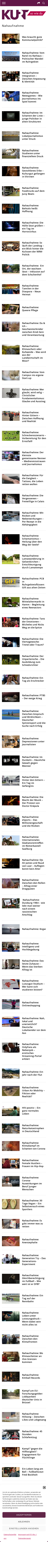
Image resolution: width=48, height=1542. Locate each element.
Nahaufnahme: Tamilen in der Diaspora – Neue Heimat (31, 290)
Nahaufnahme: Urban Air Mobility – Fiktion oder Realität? (33, 1092)
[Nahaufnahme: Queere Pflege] (11, 309)
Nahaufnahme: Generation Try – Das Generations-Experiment (34, 1260)
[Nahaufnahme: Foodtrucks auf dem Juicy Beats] (11, 191)
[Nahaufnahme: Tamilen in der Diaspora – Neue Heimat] (11, 289)
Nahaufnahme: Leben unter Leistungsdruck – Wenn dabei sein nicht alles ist (31, 1318)
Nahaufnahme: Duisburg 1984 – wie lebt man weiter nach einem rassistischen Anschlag (33, 907)
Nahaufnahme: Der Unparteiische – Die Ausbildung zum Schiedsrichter (33, 660)
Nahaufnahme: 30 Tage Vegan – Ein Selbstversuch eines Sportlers (33, 1205)
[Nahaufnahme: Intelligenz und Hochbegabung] (11, 947)
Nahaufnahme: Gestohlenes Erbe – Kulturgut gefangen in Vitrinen (33, 172)
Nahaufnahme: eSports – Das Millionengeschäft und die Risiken (32, 821)
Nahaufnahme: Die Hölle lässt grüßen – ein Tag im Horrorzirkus (33, 227)
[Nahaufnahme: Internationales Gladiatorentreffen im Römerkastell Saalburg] (11, 840)
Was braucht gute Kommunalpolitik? (32, 38)
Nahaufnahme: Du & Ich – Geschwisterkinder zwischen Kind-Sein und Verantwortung (33, 328)
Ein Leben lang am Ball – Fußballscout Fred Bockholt (32, 1471)
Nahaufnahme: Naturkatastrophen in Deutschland (33, 1128)
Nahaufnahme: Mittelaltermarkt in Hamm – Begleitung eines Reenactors (33, 603)
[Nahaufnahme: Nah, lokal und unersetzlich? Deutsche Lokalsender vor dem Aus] (11, 1022)
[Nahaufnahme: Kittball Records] (11, 1377)
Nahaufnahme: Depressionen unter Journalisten (33, 741)
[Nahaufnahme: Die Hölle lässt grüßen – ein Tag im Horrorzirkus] (11, 226)
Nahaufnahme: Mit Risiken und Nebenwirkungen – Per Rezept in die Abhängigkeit (33, 518)
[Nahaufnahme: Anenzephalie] (11, 1241)
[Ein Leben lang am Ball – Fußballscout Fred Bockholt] (11, 1472)
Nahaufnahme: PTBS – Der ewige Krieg (33, 697)
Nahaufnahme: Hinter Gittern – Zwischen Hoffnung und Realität (33, 417)
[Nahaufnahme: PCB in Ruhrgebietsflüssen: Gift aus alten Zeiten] (11, 582)
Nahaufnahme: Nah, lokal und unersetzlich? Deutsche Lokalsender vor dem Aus (34, 1026)
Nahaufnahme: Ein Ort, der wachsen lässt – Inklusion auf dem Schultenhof (33, 270)
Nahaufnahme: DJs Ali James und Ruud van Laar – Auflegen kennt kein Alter (33, 864)
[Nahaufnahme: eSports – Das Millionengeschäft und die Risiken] (11, 820)
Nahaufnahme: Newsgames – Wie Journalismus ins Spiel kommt (32, 97)
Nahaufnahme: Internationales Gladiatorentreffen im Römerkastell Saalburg (32, 842)
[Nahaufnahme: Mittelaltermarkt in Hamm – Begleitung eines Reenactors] (11, 602)
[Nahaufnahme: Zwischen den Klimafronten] (11, 1339)
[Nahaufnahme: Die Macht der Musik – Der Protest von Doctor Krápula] (11, 801)
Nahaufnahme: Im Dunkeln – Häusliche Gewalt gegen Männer (33, 761)
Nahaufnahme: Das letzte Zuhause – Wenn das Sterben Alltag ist (33, 965)
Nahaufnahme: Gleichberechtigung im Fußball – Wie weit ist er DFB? (33, 1280)
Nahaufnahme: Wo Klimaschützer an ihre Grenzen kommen (32, 1357)
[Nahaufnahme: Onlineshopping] (11, 1004)
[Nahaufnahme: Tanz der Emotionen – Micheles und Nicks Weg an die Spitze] (11, 622)
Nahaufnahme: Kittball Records (31, 1376)
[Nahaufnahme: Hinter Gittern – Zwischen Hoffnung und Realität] (11, 416)
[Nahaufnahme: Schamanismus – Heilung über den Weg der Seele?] (11, 539)
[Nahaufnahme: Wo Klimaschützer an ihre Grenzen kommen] (11, 1357)
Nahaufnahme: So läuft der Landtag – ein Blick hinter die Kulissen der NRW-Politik (33, 248)
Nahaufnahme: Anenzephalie (30, 1241)
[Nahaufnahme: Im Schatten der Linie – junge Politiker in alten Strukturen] (11, 116)
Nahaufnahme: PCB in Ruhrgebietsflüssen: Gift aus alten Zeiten (33, 583)
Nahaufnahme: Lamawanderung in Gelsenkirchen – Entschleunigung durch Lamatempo (33, 561)
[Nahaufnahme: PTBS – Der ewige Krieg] (11, 697)
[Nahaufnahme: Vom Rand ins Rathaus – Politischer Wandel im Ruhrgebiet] (11, 56)
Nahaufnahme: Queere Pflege (30, 309)
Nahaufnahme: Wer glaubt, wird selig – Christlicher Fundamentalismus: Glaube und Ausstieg (33, 395)
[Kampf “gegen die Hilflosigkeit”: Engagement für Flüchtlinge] (11, 1452)
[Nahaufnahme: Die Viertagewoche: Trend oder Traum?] (11, 642)
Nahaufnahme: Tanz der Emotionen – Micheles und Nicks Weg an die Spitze (33, 623)
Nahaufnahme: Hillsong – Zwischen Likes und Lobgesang (34, 1416)
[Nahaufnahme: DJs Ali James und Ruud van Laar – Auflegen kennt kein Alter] (11, 863)
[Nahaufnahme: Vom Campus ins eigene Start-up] (11, 375)
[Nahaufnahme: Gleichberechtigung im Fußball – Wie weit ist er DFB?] (11, 1279)
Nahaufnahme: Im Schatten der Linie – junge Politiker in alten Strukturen (33, 117)
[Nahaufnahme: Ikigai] (11, 929)
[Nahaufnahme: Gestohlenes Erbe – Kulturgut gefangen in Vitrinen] (11, 171)
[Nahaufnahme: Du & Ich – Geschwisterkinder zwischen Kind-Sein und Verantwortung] (11, 327)
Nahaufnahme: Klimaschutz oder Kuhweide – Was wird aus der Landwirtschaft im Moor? (34, 353)
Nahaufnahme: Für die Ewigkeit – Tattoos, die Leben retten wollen (32, 480)
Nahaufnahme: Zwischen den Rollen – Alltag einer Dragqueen (33, 884)
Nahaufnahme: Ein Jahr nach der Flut (32, 1073)
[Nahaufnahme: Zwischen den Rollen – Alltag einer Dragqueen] (11, 883)
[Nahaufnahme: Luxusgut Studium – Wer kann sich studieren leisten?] (11, 984)
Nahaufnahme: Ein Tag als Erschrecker (33, 679)
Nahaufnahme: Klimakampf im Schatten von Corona (33, 1145)
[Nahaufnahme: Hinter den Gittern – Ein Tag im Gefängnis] (11, 781)
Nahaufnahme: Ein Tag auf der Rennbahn (32, 1298)
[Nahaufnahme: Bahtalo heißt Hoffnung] (11, 209)
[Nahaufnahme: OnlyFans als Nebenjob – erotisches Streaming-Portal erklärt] (11, 1048)
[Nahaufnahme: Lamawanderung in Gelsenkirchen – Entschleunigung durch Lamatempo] (11, 559)
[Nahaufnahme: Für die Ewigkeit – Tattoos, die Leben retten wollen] (11, 479)
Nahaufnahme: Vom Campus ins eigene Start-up (33, 375)
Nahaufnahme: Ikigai (34, 928)
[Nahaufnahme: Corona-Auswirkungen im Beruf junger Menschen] (11, 1181)
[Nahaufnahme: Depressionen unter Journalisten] (11, 741)
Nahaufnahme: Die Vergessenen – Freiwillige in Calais (33, 498)
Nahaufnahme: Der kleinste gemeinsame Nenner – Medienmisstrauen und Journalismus (34, 458)
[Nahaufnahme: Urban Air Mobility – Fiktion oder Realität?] (11, 1091)
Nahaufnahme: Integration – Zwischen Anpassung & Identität (34, 77)
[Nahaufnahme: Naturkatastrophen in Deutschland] (11, 1129)
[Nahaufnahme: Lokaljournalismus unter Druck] (11, 136)
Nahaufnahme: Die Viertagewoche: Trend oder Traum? (33, 641)
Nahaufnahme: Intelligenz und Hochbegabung (30, 946)
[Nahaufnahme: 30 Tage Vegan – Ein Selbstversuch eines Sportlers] (11, 1204)
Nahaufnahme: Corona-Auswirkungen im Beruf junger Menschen (32, 1183)
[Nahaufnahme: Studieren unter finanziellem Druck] (11, 154)
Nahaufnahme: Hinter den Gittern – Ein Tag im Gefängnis (33, 781)
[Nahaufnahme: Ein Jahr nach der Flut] (11, 1074)
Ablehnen (24, 1522)
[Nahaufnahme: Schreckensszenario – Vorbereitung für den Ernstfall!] (11, 436)
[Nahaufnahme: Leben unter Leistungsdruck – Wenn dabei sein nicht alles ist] (11, 1316)
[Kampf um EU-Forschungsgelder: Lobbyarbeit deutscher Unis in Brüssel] (11, 1394)
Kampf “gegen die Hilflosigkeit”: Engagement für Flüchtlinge (32, 1453)
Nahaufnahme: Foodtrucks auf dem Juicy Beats (33, 190)
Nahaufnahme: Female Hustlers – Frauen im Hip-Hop (32, 1163)
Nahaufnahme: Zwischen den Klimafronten (30, 1338)
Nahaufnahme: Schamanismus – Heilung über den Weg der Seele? (32, 540)
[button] (44, 1487)
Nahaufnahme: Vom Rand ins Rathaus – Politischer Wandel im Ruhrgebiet (33, 57)
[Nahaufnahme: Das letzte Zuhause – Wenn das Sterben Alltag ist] (11, 964)
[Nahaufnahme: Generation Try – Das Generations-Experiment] (11, 1259)
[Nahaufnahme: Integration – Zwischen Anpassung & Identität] (11, 76)
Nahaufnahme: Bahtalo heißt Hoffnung (30, 208)
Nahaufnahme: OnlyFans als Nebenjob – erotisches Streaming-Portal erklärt (32, 1051)
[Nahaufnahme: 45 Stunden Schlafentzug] (11, 1435)
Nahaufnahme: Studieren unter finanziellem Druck (32, 153)
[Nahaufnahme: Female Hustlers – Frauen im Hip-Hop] (11, 1164)
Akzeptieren (24, 1515)
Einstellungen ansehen (24, 1528)
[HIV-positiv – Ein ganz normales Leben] (11, 1111)
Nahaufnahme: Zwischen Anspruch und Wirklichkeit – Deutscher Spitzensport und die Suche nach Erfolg (34, 718)
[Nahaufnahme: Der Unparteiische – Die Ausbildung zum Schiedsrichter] (11, 660)
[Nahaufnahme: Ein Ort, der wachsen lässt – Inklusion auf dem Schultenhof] (11, 269)
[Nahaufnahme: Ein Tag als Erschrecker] (11, 680)
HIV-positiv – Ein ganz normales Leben (31, 1110)
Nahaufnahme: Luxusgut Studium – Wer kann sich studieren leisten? (33, 985)
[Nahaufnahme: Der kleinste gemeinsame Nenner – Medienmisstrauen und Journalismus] (11, 456)
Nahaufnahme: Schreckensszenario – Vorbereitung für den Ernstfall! (34, 437)
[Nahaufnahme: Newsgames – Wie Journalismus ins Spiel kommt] (11, 96)
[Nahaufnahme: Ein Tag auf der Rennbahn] (11, 1299)
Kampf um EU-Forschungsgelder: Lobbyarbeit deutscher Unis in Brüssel (32, 1396)
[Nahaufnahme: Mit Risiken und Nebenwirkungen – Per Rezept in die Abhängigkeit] (11, 516)
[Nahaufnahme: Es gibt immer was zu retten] (11, 1224)
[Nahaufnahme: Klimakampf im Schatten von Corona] (11, 1146)
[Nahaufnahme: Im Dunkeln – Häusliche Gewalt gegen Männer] (11, 760)
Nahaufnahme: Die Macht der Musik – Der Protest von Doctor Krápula (32, 801)
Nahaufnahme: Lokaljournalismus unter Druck (32, 135)
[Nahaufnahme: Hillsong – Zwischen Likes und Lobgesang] (11, 1417)
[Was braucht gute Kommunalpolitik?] (11, 39)
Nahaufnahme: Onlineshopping (31, 1004)
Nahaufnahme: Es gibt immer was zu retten (32, 1223)
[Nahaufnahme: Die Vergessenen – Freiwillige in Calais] (11, 499)
